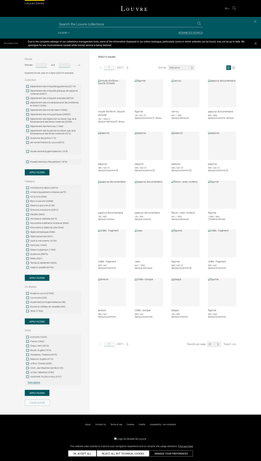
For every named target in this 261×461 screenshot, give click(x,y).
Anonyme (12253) (38, 337)
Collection (30, 79)
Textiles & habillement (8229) (43, 263)
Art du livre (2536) (38, 196)
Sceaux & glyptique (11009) (43, 249)
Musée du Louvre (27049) (42, 293)
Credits (142, 424)
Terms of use (116, 424)
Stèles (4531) (36, 258)
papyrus (102, 163)
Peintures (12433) (38, 245)
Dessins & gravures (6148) (42, 205)
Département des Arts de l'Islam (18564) (49, 110)
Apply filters (37, 172)
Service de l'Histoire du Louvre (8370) (47, 142)
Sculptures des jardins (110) (43, 138)
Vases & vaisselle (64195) (42, 267)
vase (137, 261)
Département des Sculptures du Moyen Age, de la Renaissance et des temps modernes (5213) (53, 132)
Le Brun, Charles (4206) (41, 363)
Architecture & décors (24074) (44, 188)
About (88, 424)
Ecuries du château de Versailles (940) (48, 306)
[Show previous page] (100, 67)
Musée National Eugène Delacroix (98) (48, 302)
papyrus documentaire (220, 111)
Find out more (185, 446)
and (53, 65)
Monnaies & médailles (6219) (43, 219)
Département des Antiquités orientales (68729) (52, 98)
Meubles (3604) (37, 214)
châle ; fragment (107, 261)
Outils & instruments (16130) (43, 241)
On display (30, 286)
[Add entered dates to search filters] (76, 65)
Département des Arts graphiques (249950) (50, 114)
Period (28, 59)
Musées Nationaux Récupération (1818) (48, 162)
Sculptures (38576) (39, 254)
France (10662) (37, 341)
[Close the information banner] (255, 43)
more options (34, 382)
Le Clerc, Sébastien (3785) (42, 372)
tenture (102, 310)
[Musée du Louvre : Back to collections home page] (134, 8)
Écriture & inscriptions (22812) (44, 210)
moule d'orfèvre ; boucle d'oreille (111, 113)
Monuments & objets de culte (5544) (47, 227)
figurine (139, 111)
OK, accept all (82, 453)
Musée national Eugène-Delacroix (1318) (49, 151)
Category (30, 181)
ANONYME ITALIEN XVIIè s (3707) (46, 377)
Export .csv (230, 344)
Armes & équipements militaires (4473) (48, 192)
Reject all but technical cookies (123, 453)
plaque (175, 310)
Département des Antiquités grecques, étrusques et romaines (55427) (54, 92)
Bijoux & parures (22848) (41, 201)
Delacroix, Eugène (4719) (41, 359)
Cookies (130, 424)
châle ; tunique (143, 310)
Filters (62, 33)
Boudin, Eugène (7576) (40, 350)
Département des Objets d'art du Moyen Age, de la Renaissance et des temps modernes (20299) (53, 120)
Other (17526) (36, 311)
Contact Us (100, 424)
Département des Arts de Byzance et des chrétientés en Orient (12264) (54, 104)
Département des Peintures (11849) (46, 126)
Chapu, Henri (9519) (39, 346)
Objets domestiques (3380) (42, 232)
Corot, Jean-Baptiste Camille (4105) (46, 368)
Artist (28, 330)
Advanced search (191, 33)
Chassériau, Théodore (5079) (43, 354)
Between (29, 65)
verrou (175, 111)
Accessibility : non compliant (163, 424)
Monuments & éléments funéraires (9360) (49, 223)
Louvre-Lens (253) (38, 298)
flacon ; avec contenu (183, 212)
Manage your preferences (171, 453)
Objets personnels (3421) (41, 236)
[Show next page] (127, 67)
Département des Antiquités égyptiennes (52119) (53, 86)
